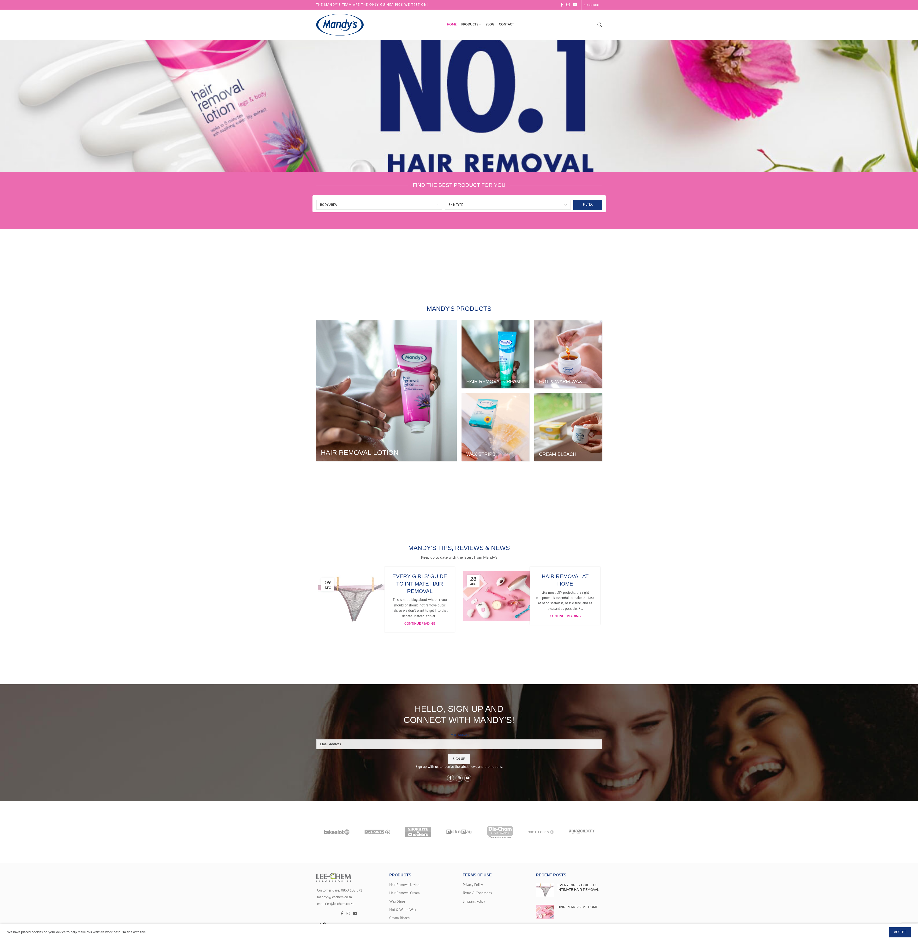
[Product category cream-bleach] (568, 427)
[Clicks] (540, 832)
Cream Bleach (399, 918)
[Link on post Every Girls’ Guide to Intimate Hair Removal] (353, 599)
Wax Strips (397, 901)
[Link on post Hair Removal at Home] (498, 596)
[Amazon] (581, 832)
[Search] (600, 25)
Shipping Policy (474, 901)
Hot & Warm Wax (402, 910)
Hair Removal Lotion (404, 885)
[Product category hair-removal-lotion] (386, 390)
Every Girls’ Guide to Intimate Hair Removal (419, 583)
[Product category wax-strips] (495, 427)
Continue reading (419, 623)
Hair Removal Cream (404, 893)
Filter (588, 204)
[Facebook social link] (562, 4)
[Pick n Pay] (458, 832)
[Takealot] (336, 832)
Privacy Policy (473, 885)
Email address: (459, 735)
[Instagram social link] (568, 4)
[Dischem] (500, 832)
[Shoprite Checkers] (418, 832)
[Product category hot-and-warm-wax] (568, 354)
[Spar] (377, 832)
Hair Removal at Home (578, 907)
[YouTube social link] (575, 4)
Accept (900, 932)
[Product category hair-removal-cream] (495, 354)
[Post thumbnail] (545, 890)
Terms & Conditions (477, 893)
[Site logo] (340, 24)
